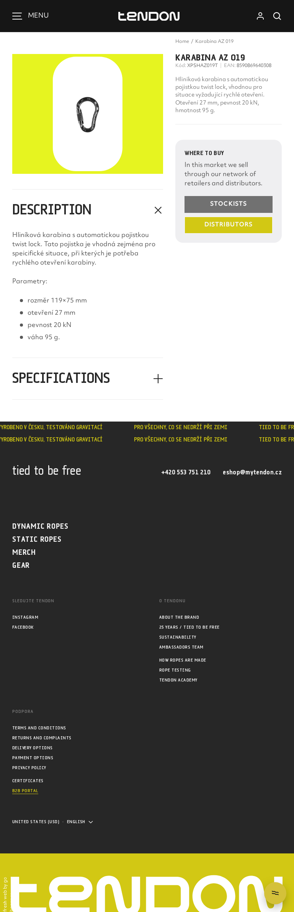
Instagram (25, 617)
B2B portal (25, 791)
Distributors (228, 225)
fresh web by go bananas (8, 894)
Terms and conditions (39, 728)
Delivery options (32, 748)
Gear (21, 565)
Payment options (32, 758)
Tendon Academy (178, 680)
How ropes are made (182, 660)
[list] (87, 114)
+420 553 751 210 (186, 473)
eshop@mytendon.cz (252, 473)
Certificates (28, 781)
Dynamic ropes (40, 526)
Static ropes (37, 539)
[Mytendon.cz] (149, 16)
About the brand (179, 617)
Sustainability (177, 637)
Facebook (23, 627)
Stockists (228, 204)
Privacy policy (29, 768)
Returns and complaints (42, 738)
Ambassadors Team (181, 647)
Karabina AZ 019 (214, 41)
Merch (24, 552)
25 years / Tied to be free (189, 627)
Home (182, 41)
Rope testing (175, 670)
